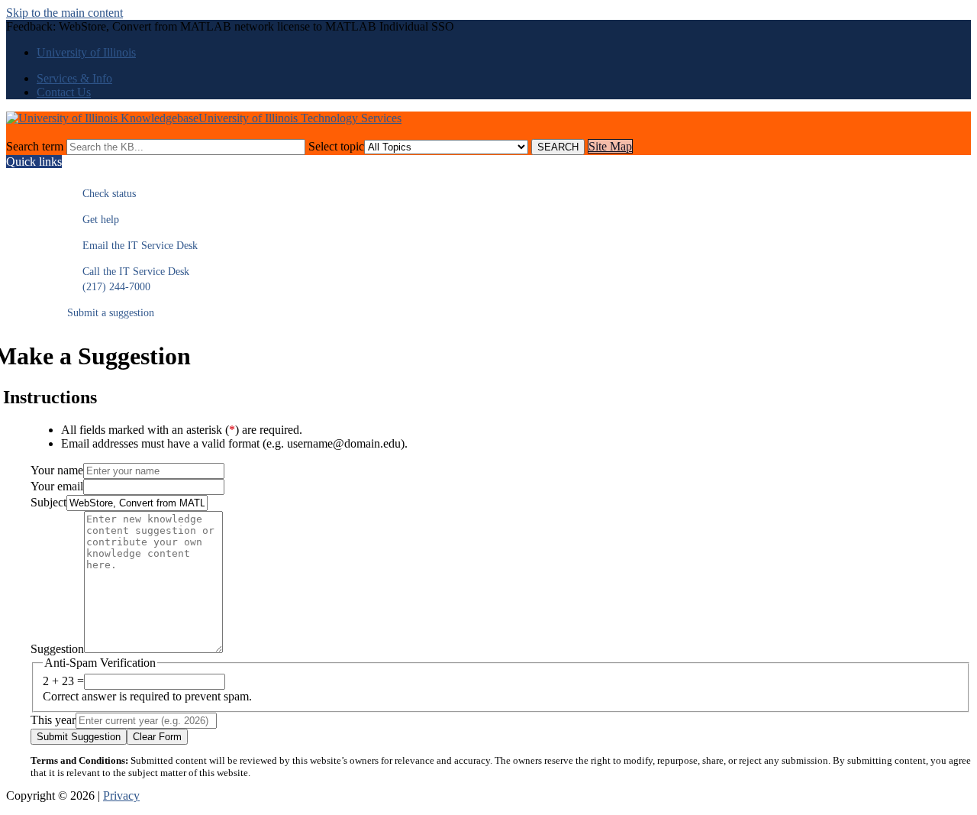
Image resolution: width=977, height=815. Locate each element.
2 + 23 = (63, 680)
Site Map (610, 146)
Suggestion (57, 648)
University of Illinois (86, 52)
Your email (57, 486)
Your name (57, 470)
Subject (48, 502)
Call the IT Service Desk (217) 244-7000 (128, 279)
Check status (101, 193)
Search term (34, 146)
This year (53, 719)
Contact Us (64, 92)
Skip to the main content (64, 12)
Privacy (121, 795)
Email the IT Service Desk (132, 245)
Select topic (336, 146)
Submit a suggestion (110, 313)
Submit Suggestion (79, 736)
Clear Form (157, 736)
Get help (93, 219)
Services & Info (74, 78)
